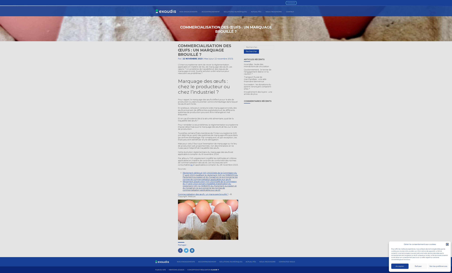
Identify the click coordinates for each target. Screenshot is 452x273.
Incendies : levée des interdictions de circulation (256, 65)
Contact (290, 12)
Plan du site (160, 270)
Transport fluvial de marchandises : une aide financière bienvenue (255, 79)
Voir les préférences (438, 266)
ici (192, 165)
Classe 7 (215, 270)
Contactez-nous (287, 262)
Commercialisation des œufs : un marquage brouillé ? (203, 194)
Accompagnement (211, 12)
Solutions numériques (235, 12)
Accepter (400, 266)
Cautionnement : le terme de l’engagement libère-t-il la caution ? (257, 72)
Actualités (256, 12)
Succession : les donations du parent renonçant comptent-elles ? (258, 86)
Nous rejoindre (274, 12)
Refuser (418, 266)
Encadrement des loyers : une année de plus (258, 93)
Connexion (291, 3)
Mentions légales (176, 270)
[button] (447, 244)
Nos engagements (188, 12)
